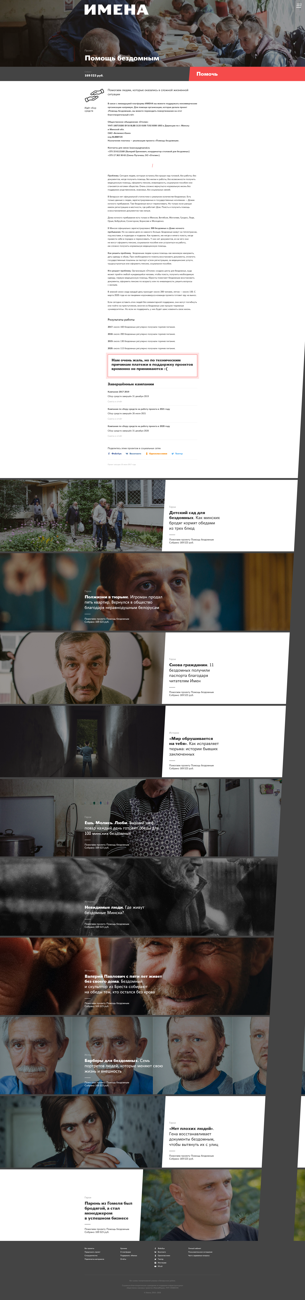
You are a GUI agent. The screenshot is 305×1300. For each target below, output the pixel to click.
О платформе (125, 1252)
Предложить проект (92, 1252)
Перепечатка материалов (94, 1259)
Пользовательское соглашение (200, 1252)
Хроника (123, 1248)
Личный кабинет (194, 1248)
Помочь (207, 73)
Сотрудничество (91, 1256)
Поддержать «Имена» (128, 1256)
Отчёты (123, 1259)
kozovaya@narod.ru (140, 147)
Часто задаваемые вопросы (199, 1256)
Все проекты (89, 1248)
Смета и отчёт (115, 402)
